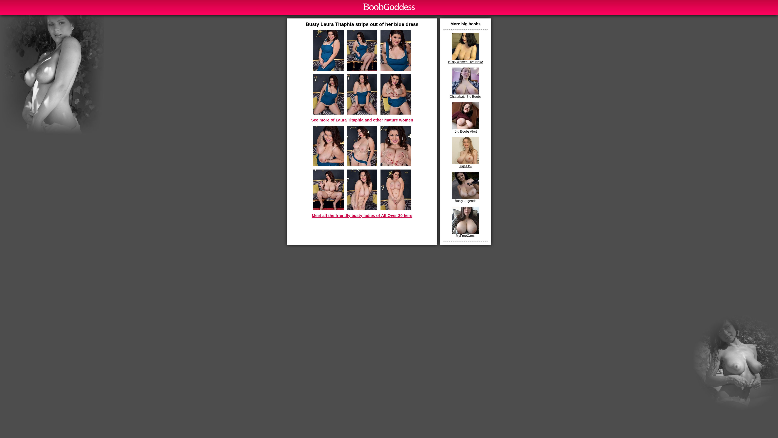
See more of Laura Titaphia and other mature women (362, 120)
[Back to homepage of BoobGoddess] (389, 6)
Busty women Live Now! (465, 62)
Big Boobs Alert (465, 131)
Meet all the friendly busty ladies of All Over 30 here (362, 215)
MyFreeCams (465, 235)
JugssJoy (465, 166)
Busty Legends (465, 201)
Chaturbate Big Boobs (465, 96)
